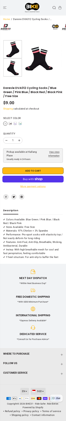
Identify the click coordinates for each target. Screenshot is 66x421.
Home (6, 19)
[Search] (54, 8)
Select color (12, 118)
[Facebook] (6, 197)
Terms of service (51, 411)
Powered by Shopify (33, 407)
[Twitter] (13, 197)
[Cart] (60, 8)
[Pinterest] (21, 197)
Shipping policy (20, 415)
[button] (5, 7)
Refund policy (12, 411)
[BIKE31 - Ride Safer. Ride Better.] (32, 7)
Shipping (8, 108)
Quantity (9, 133)
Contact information (43, 415)
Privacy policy (31, 411)
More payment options (33, 186)
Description (10, 210)
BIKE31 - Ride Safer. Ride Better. (42, 403)
